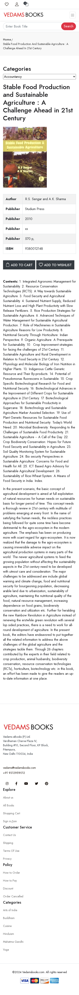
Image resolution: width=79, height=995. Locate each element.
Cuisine (7, 926)
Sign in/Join (10, 821)
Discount (8, 888)
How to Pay (10, 881)
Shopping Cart (11, 813)
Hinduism (8, 934)
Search (68, 26)
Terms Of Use (11, 851)
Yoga (6, 950)
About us (8, 797)
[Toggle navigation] (72, 15)
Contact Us (9, 835)
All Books (8, 805)
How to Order (11, 873)
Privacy (7, 859)
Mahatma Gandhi (13, 942)
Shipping (8, 843)
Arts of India (10, 910)
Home (7, 39)
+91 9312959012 (14, 773)
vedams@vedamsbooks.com (19, 768)
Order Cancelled (13, 896)
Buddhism (9, 918)
